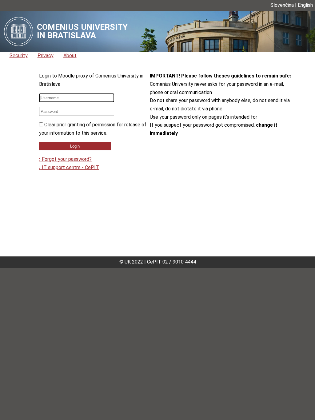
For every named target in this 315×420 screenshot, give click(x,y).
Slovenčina (282, 5)
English (305, 5)
